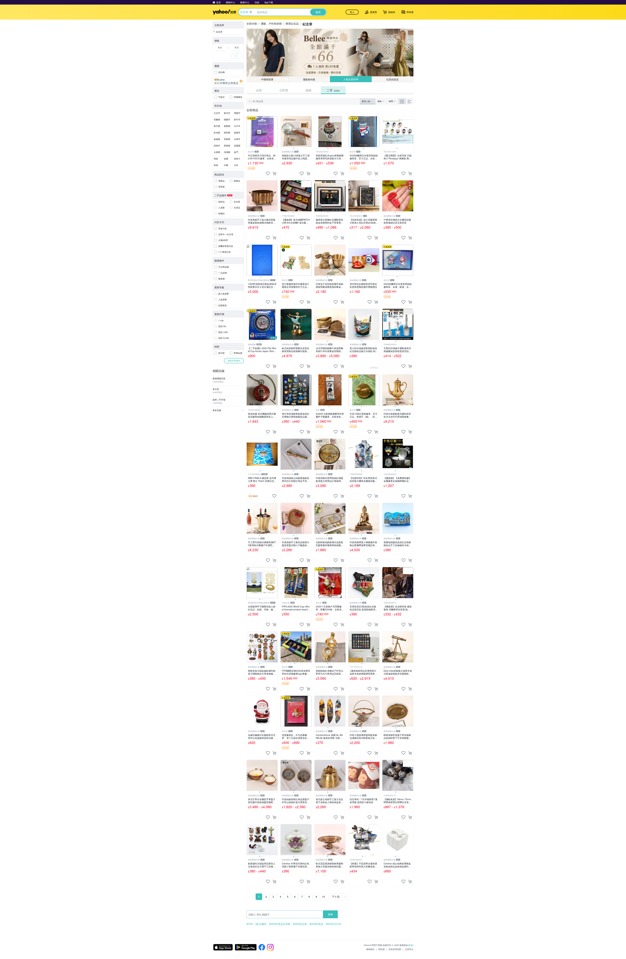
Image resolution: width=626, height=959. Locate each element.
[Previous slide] (283, 132)
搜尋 (330, 914)
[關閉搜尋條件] (251, 12)
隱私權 (381, 949)
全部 (259, 90)
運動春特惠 (309, 79)
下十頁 (336, 897)
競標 (308, 90)
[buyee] (228, 81)
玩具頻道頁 (393, 79)
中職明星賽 (267, 79)
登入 (352, 12)
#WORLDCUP (334, 924)
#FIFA (249, 924)
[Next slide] (309, 132)
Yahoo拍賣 (224, 12)
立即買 (283, 90)
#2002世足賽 (300, 924)
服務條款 (370, 949)
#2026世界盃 (316, 924)
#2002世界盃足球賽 (279, 924)
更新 (411, 945)
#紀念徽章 (261, 924)
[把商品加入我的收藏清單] (268, 173)
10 (323, 897)
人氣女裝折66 (350, 79)
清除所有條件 (234, 360)
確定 (236, 55)
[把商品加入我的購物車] (274, 173)
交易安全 (409, 949)
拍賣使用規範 (394, 949)
